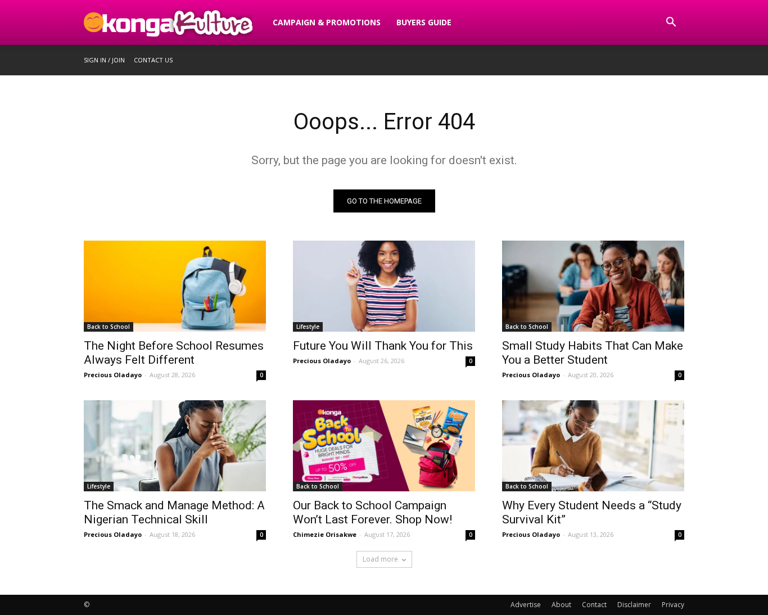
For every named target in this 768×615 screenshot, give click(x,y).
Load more (380, 559)
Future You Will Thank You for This (383, 345)
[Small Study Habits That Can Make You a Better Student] (593, 286)
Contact (594, 604)
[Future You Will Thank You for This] (384, 286)
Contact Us (153, 60)
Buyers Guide (423, 22)
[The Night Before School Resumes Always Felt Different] (175, 286)
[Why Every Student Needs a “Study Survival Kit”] (593, 445)
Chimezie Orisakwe (324, 534)
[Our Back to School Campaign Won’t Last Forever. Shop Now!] (384, 445)
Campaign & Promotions (327, 22)
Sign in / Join (104, 60)
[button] (670, 23)
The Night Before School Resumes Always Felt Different (174, 353)
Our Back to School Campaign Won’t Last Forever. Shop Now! (372, 512)
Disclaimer (634, 604)
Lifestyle (307, 327)
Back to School (108, 327)
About (561, 604)
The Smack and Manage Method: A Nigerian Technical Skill (174, 512)
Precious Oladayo (113, 374)
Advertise (526, 604)
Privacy (673, 604)
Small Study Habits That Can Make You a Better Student (592, 353)
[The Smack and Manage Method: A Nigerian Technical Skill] (175, 445)
